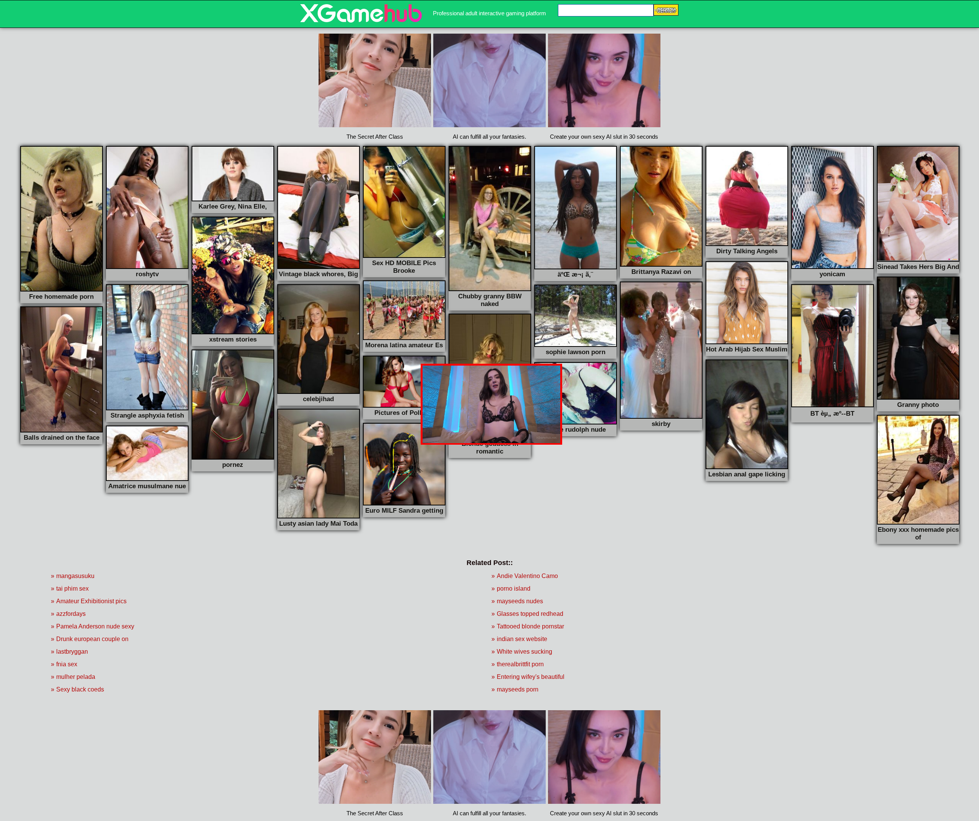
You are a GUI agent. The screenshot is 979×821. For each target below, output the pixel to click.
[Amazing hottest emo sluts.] (361, 20)
